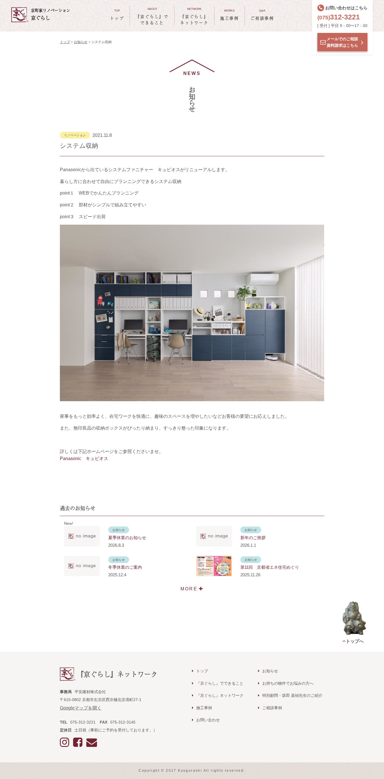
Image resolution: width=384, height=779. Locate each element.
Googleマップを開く (80, 708)
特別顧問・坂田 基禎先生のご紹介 (292, 695)
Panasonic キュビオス (84, 458)
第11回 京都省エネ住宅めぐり (269, 567)
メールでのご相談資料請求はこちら (342, 42)
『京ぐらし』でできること (219, 683)
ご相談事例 (272, 708)
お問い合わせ (208, 720)
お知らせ (80, 42)
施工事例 (204, 708)
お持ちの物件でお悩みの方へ (287, 683)
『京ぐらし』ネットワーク (219, 695)
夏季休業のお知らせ (127, 537)
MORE (189, 588)
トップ (65, 42)
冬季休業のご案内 (125, 567)
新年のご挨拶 (253, 537)
